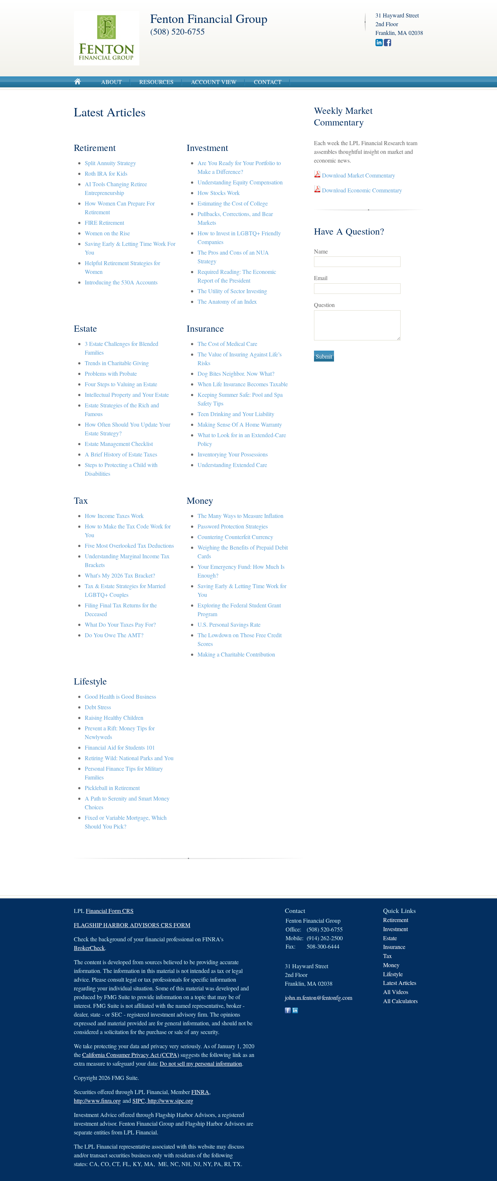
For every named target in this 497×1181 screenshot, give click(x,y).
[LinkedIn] (379, 44)
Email (320, 278)
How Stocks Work (219, 192)
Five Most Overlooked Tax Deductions (129, 545)
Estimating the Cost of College (233, 203)
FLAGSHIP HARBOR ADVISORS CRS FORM (132, 925)
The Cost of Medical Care (227, 343)
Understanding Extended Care (232, 464)
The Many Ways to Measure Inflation (240, 515)
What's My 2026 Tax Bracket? (120, 575)
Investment (395, 929)
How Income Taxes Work (114, 515)
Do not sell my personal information (201, 1063)
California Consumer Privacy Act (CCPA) (130, 1054)
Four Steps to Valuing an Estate (121, 384)
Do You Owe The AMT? (114, 635)
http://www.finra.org (97, 1100)
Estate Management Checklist (119, 443)
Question (324, 304)
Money (391, 965)
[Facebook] (387, 44)
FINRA (200, 1092)
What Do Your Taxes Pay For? (120, 624)
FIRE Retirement (104, 222)
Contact (268, 81)
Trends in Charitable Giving (117, 363)
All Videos (395, 992)
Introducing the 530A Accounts (121, 282)
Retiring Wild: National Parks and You (129, 758)
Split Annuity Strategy (110, 163)
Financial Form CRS (110, 910)
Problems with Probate (111, 373)
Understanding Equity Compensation (240, 182)
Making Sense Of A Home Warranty (240, 424)
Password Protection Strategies (233, 526)
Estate (390, 938)
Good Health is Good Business (120, 696)
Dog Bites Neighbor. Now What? (236, 373)
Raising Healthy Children (114, 717)
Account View (213, 81)
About (111, 81)
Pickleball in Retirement (112, 787)
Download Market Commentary (358, 175)
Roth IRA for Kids (106, 173)
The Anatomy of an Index (227, 301)
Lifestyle (393, 974)
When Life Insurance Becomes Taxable (243, 384)
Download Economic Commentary (361, 190)
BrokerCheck (89, 947)
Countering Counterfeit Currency (235, 536)
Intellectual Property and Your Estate (127, 394)
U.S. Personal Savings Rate (229, 624)
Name (321, 251)
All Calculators (400, 1001)
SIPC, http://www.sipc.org (162, 1100)
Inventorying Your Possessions (233, 454)
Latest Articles (399, 982)
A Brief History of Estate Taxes (121, 454)
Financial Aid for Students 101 (120, 747)
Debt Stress (98, 707)
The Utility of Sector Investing (232, 291)
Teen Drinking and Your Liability (236, 414)
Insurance (394, 946)
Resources (156, 81)
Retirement (395, 919)
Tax (387, 955)
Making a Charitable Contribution (236, 654)
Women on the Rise (107, 233)
